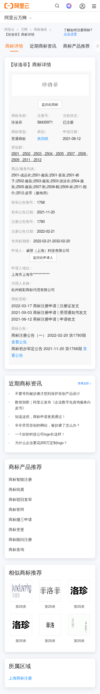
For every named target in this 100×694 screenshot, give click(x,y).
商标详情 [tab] (14, 46)
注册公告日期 (22, 231)
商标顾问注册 (20, 539)
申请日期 (70, 131)
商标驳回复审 (20, 499)
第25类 (42, 138)
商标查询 (16, 549)
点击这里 (70, 33)
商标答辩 (16, 509)
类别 (40, 131)
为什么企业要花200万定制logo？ (41, 442)
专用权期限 (20, 240)
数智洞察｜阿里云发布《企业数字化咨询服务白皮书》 (53, 404)
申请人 (16, 250)
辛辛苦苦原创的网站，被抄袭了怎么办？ (47, 425)
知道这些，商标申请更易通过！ (40, 416)
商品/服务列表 (22, 168)
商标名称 (18, 115)
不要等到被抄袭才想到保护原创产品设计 (47, 393)
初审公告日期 (22, 212)
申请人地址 (20, 267)
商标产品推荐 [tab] (76, 46)
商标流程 (18, 298)
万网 (24, 29)
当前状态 (70, 115)
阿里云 (9, 29)
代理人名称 (20, 283)
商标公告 (18, 328)
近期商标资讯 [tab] (43, 46)
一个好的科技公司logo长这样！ (40, 434)
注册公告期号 (22, 221)
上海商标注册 (20, 678)
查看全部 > (84, 383)
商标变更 (16, 529)
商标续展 (16, 489)
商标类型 (18, 131)
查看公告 (19, 341)
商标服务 (40, 29)
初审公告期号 (22, 202)
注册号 (42, 115)
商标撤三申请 (20, 519)
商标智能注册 (20, 479)
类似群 (16, 147)
